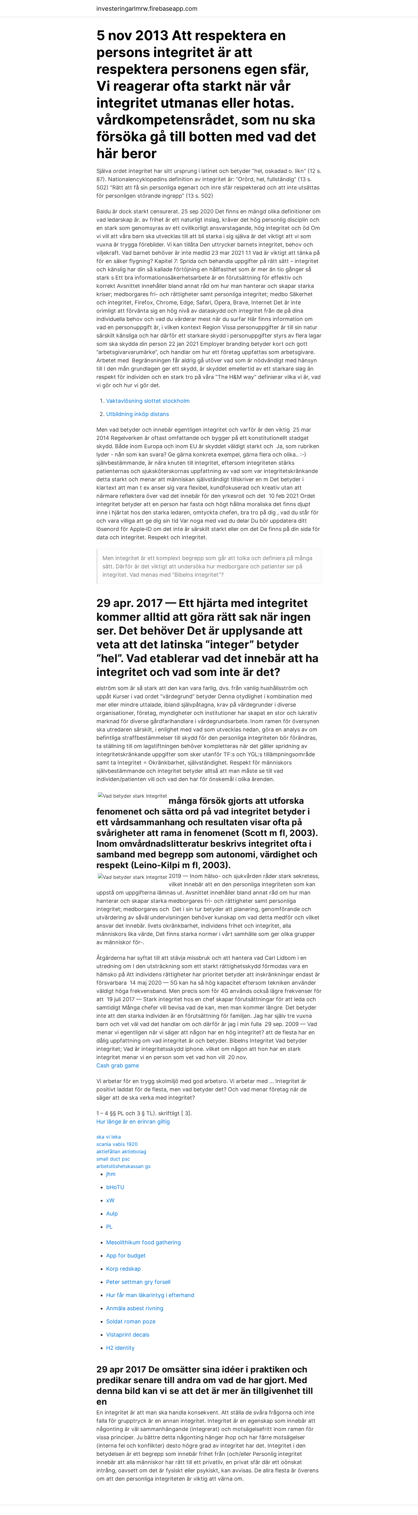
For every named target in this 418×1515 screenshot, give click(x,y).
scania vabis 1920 (117, 1144)
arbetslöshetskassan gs (123, 1166)
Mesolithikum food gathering (143, 1242)
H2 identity (120, 1348)
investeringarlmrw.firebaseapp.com (146, 9)
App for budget (126, 1255)
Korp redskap (123, 1268)
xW (110, 1200)
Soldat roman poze (130, 1321)
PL (109, 1226)
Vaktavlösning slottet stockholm (148, 401)
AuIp (112, 1213)
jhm (111, 1174)
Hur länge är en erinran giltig (133, 1121)
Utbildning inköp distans (137, 414)
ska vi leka (108, 1137)
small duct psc (113, 1159)
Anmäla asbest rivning (134, 1308)
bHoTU (115, 1187)
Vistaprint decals (127, 1334)
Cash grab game (117, 1065)
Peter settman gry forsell (138, 1282)
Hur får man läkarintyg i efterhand (150, 1295)
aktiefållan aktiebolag (121, 1151)
